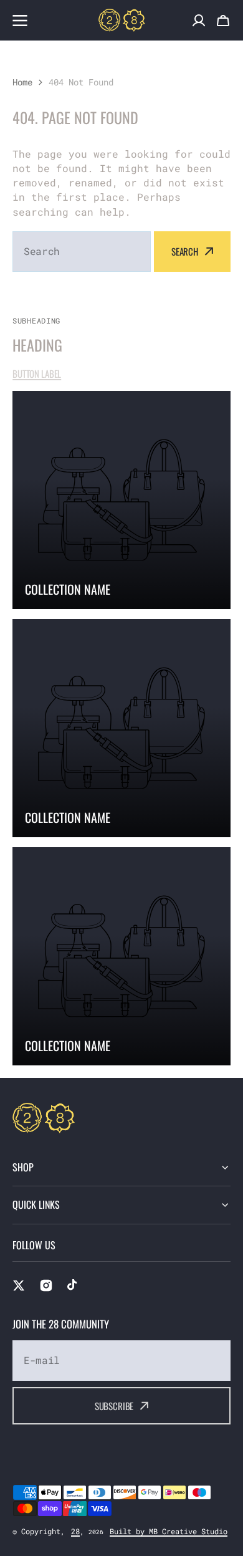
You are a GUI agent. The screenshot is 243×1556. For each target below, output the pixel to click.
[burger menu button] (19, 20)
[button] (223, 20)
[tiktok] (73, 1285)
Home (22, 82)
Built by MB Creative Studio (168, 1531)
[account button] (198, 20)
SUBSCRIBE (114, 1406)
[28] (121, 20)
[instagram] (46, 1285)
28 (75, 1531)
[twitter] (18, 1285)
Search (184, 251)
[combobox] (81, 251)
